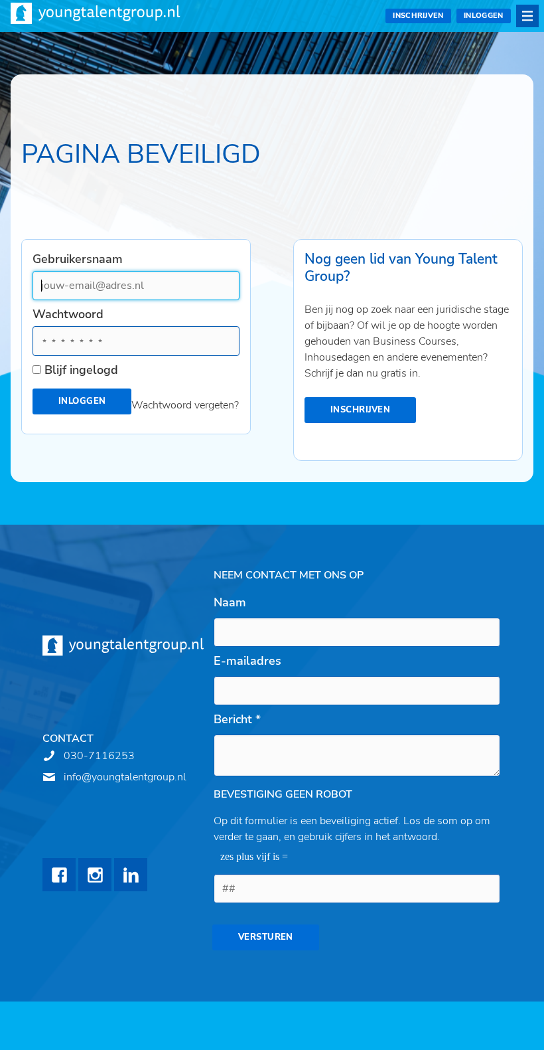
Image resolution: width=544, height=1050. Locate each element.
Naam (230, 602)
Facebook (59, 874)
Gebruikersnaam (78, 259)
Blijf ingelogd (81, 370)
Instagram (94, 874)
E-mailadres (247, 661)
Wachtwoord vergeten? (185, 405)
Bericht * (237, 719)
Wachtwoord (68, 314)
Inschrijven (418, 16)
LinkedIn (130, 874)
